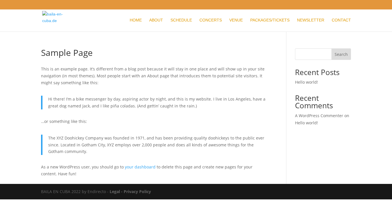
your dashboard (140, 167)
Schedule (181, 20)
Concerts (210, 20)
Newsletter (310, 20)
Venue (236, 20)
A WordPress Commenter (319, 115)
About (156, 20)
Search (341, 54)
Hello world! (306, 82)
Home (136, 20)
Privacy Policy (137, 191)
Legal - (117, 191)
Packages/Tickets (270, 20)
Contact (341, 20)
